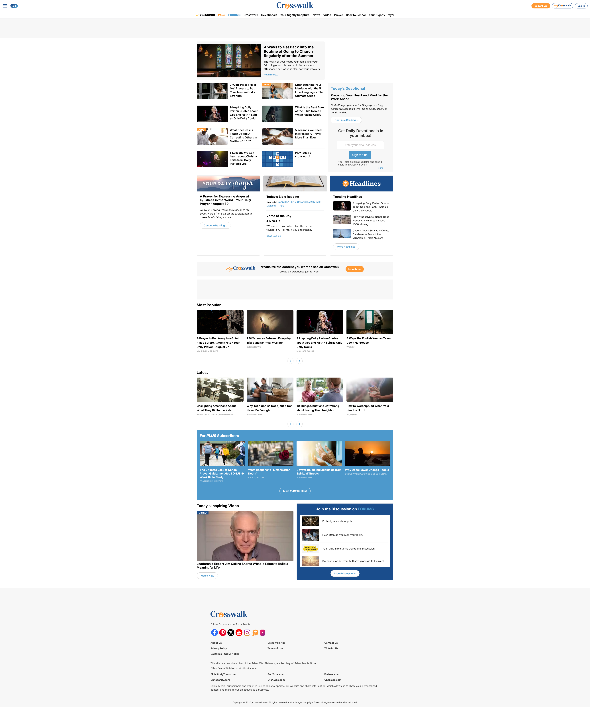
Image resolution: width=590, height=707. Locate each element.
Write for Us (331, 648)
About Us (216, 642)
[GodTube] (263, 632)
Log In (581, 5)
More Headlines (346, 246)
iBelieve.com (331, 674)
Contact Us (331, 642)
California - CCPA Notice (224, 653)
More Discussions (345, 573)
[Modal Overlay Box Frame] (360, 149)
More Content (295, 490)
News (316, 15)
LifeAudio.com (276, 679)
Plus (221, 15)
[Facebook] (214, 632)
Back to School (356, 15)
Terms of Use (275, 648)
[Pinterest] (222, 632)
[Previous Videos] (290, 361)
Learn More (354, 269)
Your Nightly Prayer (381, 15)
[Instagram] (247, 632)
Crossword (251, 15)
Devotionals (269, 15)
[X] (230, 632)
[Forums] (255, 632)
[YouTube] (239, 632)
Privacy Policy (218, 648)
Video (327, 15)
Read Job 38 (273, 235)
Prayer (338, 15)
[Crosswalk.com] (295, 5)
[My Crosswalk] (562, 5)
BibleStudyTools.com (223, 674)
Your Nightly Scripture (295, 15)
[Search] (14, 6)
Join (541, 5)
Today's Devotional (348, 88)
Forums (234, 15)
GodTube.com (275, 674)
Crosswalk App (276, 642)
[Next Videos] (300, 361)
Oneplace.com (332, 679)
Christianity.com (220, 679)
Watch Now (207, 575)
